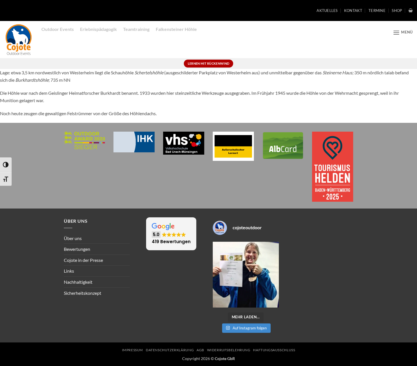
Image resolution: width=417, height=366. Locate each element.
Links (69, 271)
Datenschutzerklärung (170, 350)
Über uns (73, 238)
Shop (397, 10)
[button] (410, 10)
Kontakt (353, 10)
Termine (377, 10)
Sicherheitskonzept (82, 293)
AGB (200, 350)
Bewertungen (77, 249)
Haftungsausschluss (274, 350)
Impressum (132, 350)
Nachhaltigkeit (78, 282)
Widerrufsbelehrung (228, 350)
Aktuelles (327, 10)
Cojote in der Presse (83, 260)
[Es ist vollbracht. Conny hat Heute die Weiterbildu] (246, 275)
